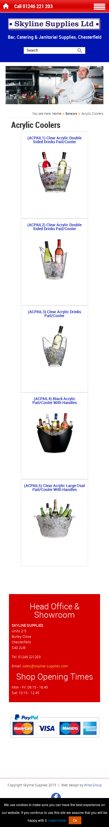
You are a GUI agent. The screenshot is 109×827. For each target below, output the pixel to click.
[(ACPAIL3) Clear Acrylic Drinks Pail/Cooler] (54, 366)
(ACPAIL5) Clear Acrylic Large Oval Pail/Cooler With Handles (54, 488)
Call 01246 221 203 (33, 6)
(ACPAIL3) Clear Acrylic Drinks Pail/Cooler (54, 314)
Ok (75, 820)
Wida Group (93, 785)
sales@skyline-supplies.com (45, 666)
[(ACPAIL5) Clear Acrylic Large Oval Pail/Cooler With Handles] (54, 537)
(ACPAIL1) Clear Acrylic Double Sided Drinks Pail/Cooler (54, 140)
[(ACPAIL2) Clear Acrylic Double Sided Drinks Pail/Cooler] (55, 279)
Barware (71, 114)
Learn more (57, 820)
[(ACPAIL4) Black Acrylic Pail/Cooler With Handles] (54, 453)
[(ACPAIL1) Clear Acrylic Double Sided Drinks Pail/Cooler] (54, 192)
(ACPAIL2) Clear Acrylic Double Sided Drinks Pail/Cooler (54, 227)
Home (56, 114)
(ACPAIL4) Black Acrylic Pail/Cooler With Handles (54, 401)
